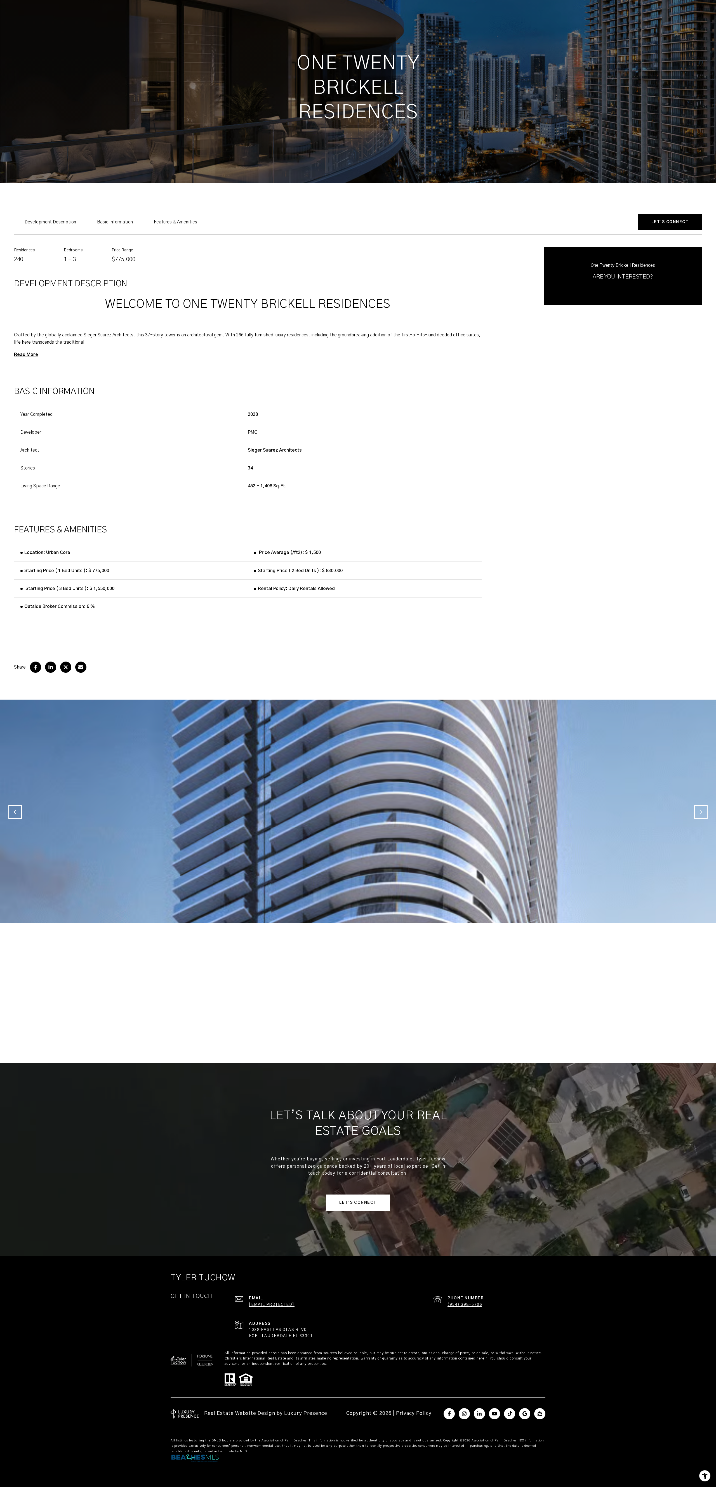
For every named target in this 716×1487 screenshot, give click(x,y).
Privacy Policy (414, 1413)
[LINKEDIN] (479, 1413)
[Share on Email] (80, 667)
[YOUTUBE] (494, 1413)
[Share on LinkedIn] (50, 667)
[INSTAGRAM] (464, 1413)
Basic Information (115, 222)
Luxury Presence (305, 1413)
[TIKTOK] (509, 1413)
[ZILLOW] (539, 1413)
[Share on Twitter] (65, 667)
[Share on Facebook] (35, 667)
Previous (15, 812)
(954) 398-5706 (464, 1305)
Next (701, 812)
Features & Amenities (175, 222)
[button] (670, 222)
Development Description (50, 222)
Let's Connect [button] (358, 1203)
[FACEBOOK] (449, 1413)
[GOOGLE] (524, 1413)
